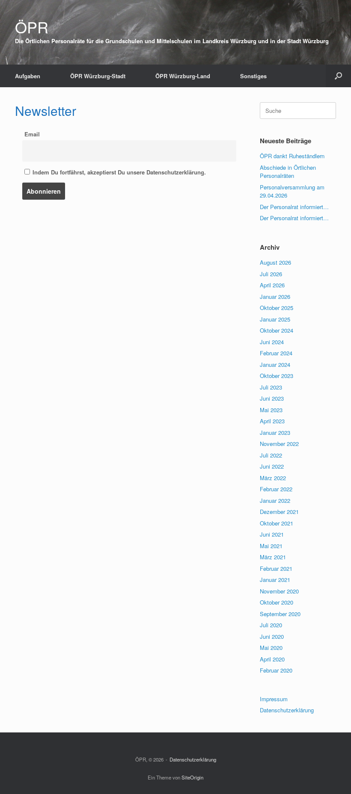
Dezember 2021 (279, 512)
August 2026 (275, 262)
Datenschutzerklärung (287, 710)
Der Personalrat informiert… (294, 207)
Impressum (274, 699)
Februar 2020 (276, 670)
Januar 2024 (275, 364)
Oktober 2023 (276, 376)
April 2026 (272, 285)
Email (32, 134)
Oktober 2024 (276, 330)
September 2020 (280, 614)
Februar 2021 (276, 568)
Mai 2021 (271, 546)
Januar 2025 (275, 319)
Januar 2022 (275, 500)
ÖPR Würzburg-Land (182, 76)
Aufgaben (27, 76)
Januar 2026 (275, 296)
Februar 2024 (276, 353)
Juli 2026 (271, 274)
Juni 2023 (272, 398)
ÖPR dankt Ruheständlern (292, 156)
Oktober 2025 (276, 308)
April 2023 (272, 421)
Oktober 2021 (276, 523)
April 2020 (272, 659)
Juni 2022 (272, 466)
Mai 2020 (271, 647)
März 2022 (273, 478)
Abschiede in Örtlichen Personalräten (288, 171)
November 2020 (279, 591)
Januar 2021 (275, 580)
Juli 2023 (271, 387)
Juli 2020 (271, 625)
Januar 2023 (275, 432)
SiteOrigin (192, 777)
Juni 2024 (272, 342)
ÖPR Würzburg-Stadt (97, 76)
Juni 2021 (272, 534)
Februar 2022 (276, 489)
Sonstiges (253, 76)
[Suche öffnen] (338, 76)
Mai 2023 (271, 410)
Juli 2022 (271, 455)
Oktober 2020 (276, 602)
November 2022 (279, 444)
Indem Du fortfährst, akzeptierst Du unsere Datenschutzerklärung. (118, 172)
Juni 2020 (272, 636)
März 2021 (273, 557)
